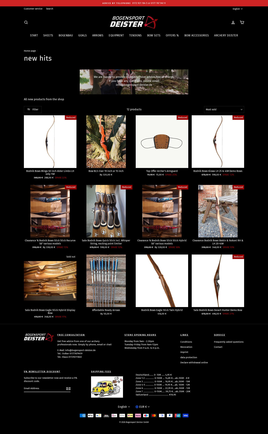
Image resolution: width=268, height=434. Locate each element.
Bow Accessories (196, 35)
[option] (134, 3)
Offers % (172, 35)
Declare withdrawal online (194, 362)
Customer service (33, 8)
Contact (218, 347)
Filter (35, 109)
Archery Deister (226, 35)
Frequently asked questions (228, 341)
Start (34, 35)
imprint (184, 352)
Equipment (116, 35)
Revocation (186, 347)
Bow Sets (154, 35)
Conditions (186, 341)
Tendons (135, 35)
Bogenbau (66, 35)
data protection (188, 357)
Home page (30, 50)
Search (49, 8)
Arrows (97, 35)
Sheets (48, 35)
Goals (82, 35)
